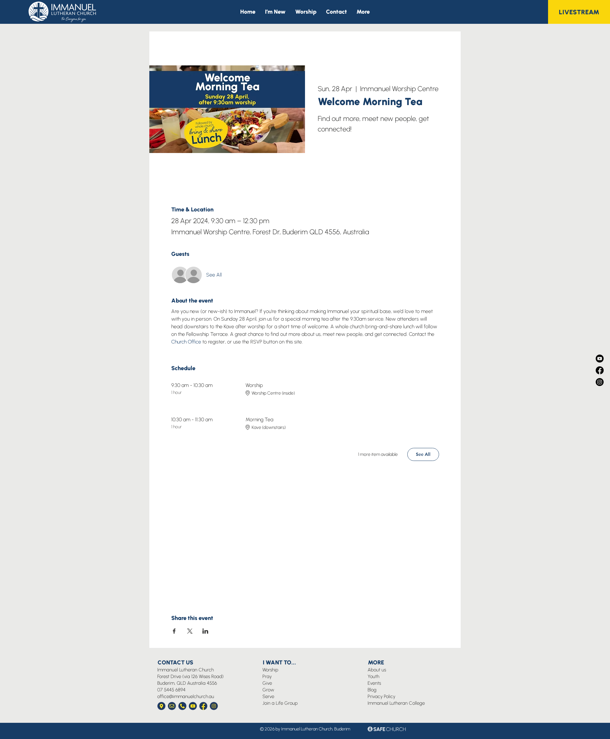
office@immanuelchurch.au (185, 696)
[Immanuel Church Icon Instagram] (214, 706)
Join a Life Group (280, 703)
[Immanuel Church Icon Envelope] (172, 706)
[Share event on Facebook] (174, 631)
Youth (373, 676)
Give (267, 683)
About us (377, 670)
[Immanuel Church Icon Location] (161, 706)
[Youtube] (600, 359)
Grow (268, 690)
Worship (270, 670)
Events (374, 683)
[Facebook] (600, 370)
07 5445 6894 (171, 690)
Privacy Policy (381, 696)
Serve (268, 696)
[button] (363, 12)
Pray (267, 676)
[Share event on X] (190, 631)
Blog (372, 690)
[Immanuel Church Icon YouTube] (193, 706)
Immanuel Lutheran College (396, 703)
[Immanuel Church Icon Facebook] (203, 706)
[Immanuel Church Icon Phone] (182, 706)
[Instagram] (600, 382)
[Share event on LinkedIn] (205, 631)
